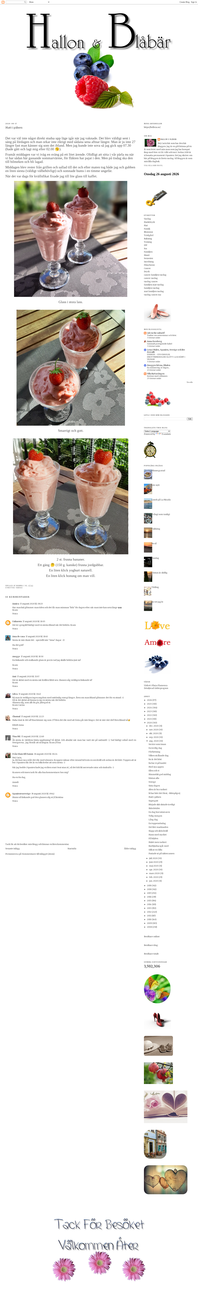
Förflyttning (154, 752)
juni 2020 (154, 862)
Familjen (148, 252)
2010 (149, 919)
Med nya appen (156, 767)
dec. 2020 (154, 726)
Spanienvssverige (21, 793)
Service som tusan (157, 744)
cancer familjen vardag (155, 275)
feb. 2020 (154, 877)
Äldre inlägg (130, 848)
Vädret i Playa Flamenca (155, 685)
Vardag (19, 588)
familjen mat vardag (154, 285)
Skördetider (154, 808)
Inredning (149, 261)
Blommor (148, 232)
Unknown (17, 621)
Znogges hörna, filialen (158, 365)
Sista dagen (154, 786)
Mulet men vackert (158, 842)
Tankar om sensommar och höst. (162, 335)
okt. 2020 (153, 733)
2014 (149, 904)
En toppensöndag (157, 823)
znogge (16, 656)
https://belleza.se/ (152, 127)
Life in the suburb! (156, 333)
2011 (149, 915)
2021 (149, 719)
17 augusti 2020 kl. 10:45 (37, 636)
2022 (149, 715)
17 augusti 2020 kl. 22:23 (32, 716)
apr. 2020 (154, 869)
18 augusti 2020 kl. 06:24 (45, 754)
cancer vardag (151, 278)
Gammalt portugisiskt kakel (159, 344)
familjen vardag (151, 288)
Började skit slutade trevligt (162, 804)
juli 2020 (153, 858)
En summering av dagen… (158, 368)
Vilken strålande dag (159, 755)
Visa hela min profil (153, 165)
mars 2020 (154, 873)
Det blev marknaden (158, 827)
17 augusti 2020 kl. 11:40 (30, 694)
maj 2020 (154, 866)
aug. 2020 (154, 741)
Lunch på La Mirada (161, 500)
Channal (16, 716)
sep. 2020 (154, 737)
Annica (15, 604)
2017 (149, 893)
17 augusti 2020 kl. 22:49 (32, 736)
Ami (14, 676)
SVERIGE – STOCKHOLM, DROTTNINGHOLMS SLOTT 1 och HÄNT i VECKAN (166, 356)
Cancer (147, 268)
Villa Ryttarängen (155, 373)
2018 (149, 889)
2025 (149, 704)
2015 (149, 900)
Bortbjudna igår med (159, 846)
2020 (149, 723)
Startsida (72, 848)
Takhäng (155, 529)
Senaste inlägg (12, 848)
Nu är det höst (155, 759)
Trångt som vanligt (160, 514)
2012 (149, 912)
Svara (15, 613)
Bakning (148, 238)
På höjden (153, 838)
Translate (166, 434)
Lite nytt (155, 485)
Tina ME (16, 736)
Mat (146, 225)
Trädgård (148, 235)
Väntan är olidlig (159, 573)
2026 (149, 700)
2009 (149, 923)
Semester (148, 258)
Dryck (147, 271)
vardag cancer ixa (152, 295)
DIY (145, 245)
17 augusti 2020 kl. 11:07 (28, 676)
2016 (149, 897)
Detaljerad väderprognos (156, 688)
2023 (149, 711)
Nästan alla (154, 778)
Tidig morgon (155, 816)
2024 (149, 707)
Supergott (153, 801)
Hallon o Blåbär (169, 139)
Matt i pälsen (155, 797)
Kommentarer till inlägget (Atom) (38, 854)
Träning (148, 242)
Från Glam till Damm (22, 754)
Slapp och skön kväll (158, 831)
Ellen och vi (154, 770)
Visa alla (190, 382)
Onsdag (155, 558)
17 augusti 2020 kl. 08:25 (31, 604)
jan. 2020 (153, 881)
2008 (149, 927)
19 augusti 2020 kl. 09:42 (42, 793)
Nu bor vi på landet (157, 763)
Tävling (155, 587)
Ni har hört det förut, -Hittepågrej (164, 793)
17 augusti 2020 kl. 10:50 (32, 656)
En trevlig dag (155, 748)
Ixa (145, 248)
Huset (147, 255)
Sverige (152, 782)
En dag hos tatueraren (159, 812)
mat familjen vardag (154, 291)
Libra (15, 694)
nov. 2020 (154, 729)
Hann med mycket (158, 834)
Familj (147, 229)
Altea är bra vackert (158, 789)
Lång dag (153, 819)
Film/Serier (149, 265)
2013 (149, 908)
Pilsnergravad (158, 470)
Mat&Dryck (149, 222)
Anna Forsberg (154, 341)
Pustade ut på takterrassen (161, 853)
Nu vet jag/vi (157, 602)
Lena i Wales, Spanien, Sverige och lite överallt (166, 351)
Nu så (154, 543)
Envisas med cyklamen (157, 376)
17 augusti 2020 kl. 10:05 (34, 621)
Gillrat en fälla (155, 850)
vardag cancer (151, 281)
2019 (149, 885)
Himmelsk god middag (160, 774)
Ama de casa (18, 636)
